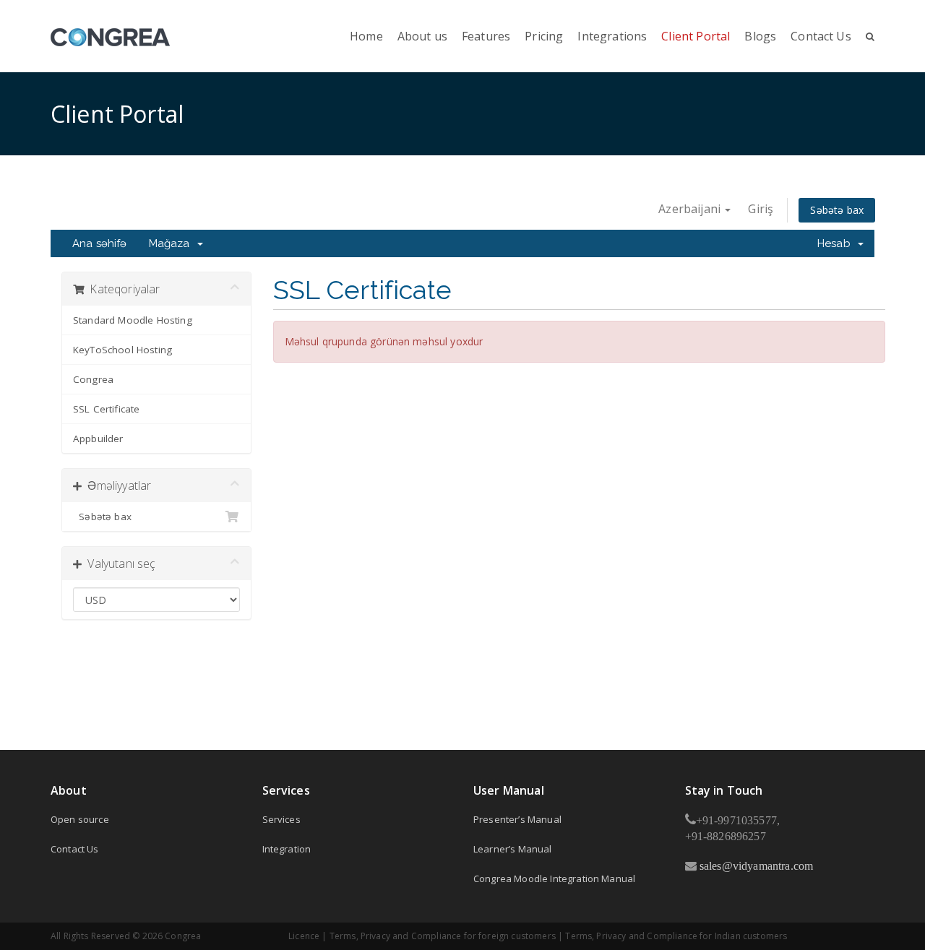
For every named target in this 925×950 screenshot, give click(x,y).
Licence (303, 936)
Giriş (760, 209)
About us (422, 36)
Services (281, 819)
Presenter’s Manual (517, 819)
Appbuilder (98, 438)
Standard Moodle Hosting (132, 320)
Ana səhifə (99, 243)
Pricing (544, 36)
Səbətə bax (837, 210)
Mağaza (172, 243)
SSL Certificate (106, 408)
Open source (80, 819)
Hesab (836, 243)
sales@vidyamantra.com (755, 865)
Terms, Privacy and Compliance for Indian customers (676, 936)
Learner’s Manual (512, 848)
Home (366, 36)
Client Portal (695, 36)
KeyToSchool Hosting (122, 349)
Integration (286, 848)
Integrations (612, 36)
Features (486, 36)
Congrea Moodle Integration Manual (554, 878)
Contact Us (821, 36)
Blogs (760, 36)
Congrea (93, 379)
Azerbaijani (690, 209)
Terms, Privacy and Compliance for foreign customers (443, 936)
